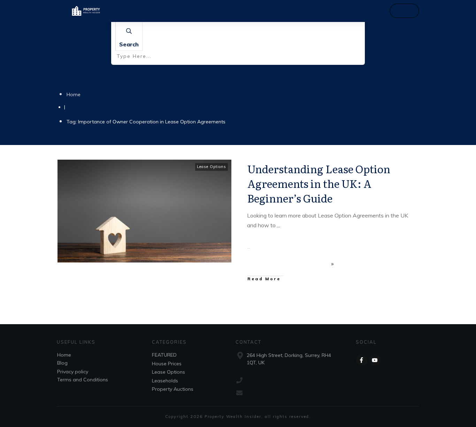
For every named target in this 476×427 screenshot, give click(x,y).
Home (64, 355)
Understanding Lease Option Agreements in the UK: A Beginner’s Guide (318, 183)
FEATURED (164, 355)
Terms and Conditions (82, 379)
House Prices (167, 363)
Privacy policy (72, 371)
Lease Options (211, 166)
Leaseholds (165, 381)
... (278, 225)
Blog (62, 363)
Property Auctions (172, 389)
